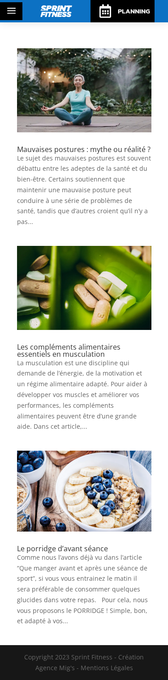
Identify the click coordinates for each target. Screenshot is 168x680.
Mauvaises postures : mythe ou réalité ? (84, 149)
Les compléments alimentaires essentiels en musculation (69, 350)
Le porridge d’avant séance (62, 548)
